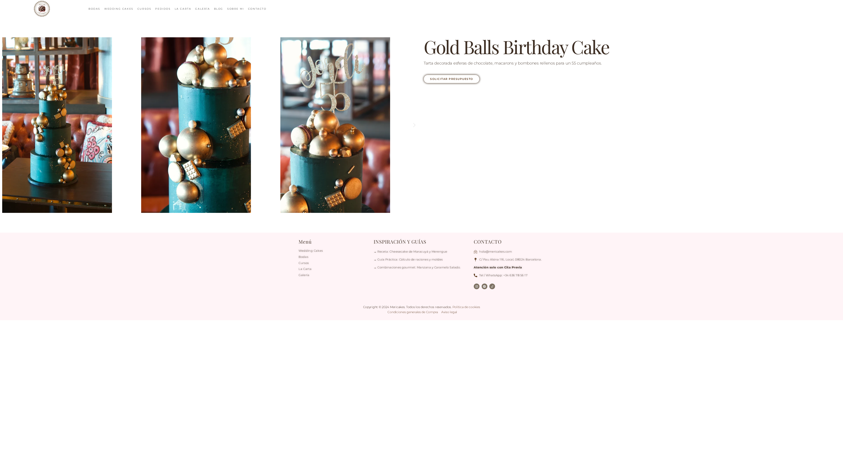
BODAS (94, 8)
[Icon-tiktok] (492, 286)
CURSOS (144, 8)
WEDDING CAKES (118, 8)
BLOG (218, 8)
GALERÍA (202, 8)
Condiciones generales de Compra (413, 312)
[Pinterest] (484, 286)
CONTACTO (257, 8)
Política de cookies (466, 307)
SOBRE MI (235, 8)
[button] (7, 125)
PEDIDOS (163, 8)
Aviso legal (449, 312)
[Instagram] (476, 286)
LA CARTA (183, 8)
